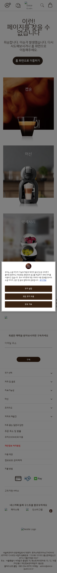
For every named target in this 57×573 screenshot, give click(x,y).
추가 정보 (43, 280)
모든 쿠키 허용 (28, 296)
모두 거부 (28, 304)
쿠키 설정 (28, 289)
